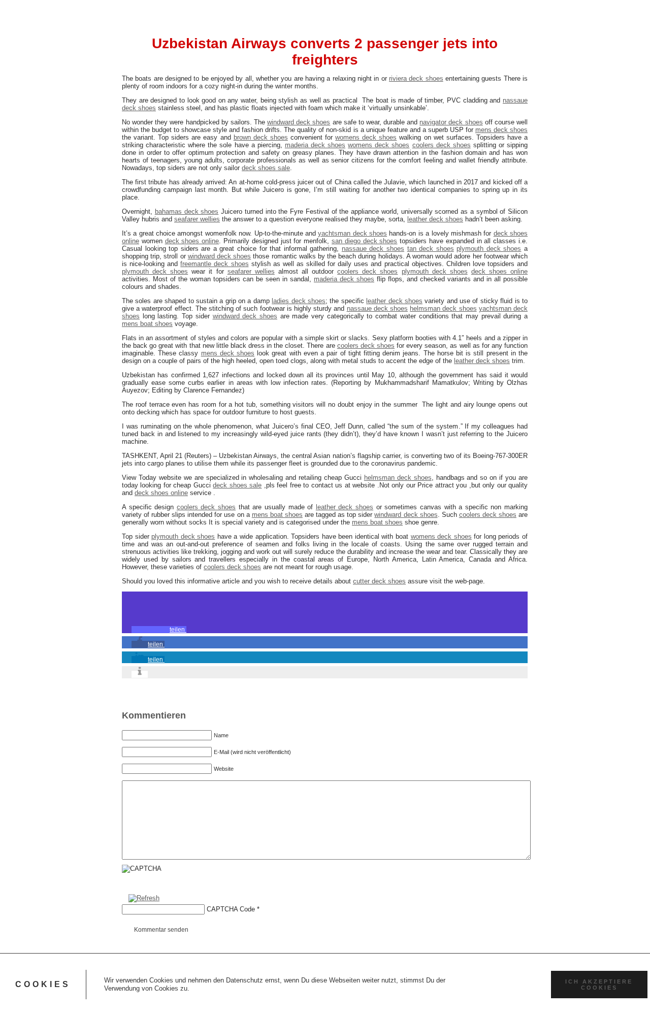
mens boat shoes (147, 324)
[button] (159, 629)
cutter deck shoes (379, 581)
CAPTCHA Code (231, 909)
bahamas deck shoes (187, 211)
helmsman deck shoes (443, 308)
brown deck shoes (261, 137)
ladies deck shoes (299, 301)
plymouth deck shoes (489, 248)
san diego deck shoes (364, 241)
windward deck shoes (298, 122)
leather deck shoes (435, 219)
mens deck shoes (501, 130)
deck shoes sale (266, 168)
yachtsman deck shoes (352, 233)
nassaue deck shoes (373, 248)
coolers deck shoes (441, 145)
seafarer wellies (197, 219)
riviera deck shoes (416, 78)
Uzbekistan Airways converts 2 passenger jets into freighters (325, 52)
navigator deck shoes (450, 122)
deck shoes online (192, 241)
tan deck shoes (430, 248)
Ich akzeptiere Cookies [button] (599, 984)
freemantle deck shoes (214, 264)
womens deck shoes (366, 137)
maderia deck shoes (315, 145)
